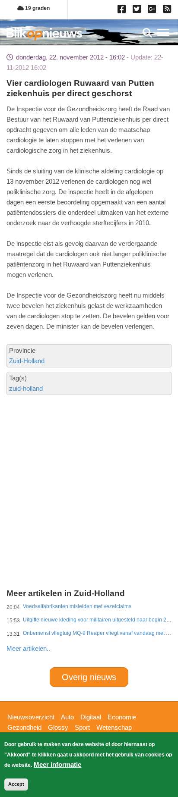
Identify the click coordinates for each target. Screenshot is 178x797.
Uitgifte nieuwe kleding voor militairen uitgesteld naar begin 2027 (99, 620)
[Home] (44, 34)
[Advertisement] (89, 458)
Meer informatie (57, 764)
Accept (16, 784)
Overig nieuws (89, 677)
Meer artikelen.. (28, 648)
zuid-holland (26, 388)
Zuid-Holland (26, 360)
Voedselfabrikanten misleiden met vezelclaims (77, 606)
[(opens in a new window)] (123, 11)
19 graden (37, 8)
